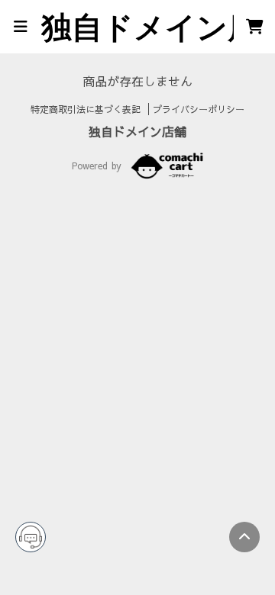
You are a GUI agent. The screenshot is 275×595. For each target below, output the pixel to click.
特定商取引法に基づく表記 (87, 109)
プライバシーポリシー (198, 109)
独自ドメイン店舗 (137, 131)
